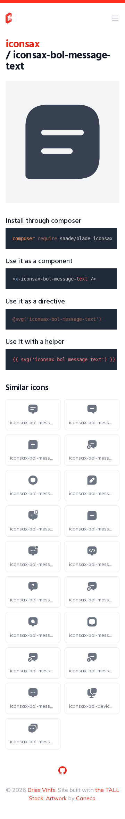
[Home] (9, 18)
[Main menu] (115, 18)
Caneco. (86, 798)
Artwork (56, 798)
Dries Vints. (42, 789)
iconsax (23, 44)
